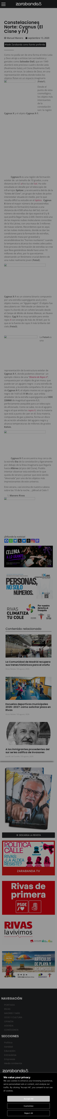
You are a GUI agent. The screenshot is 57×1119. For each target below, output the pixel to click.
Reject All (28, 1113)
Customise (28, 1106)
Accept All (28, 1099)
